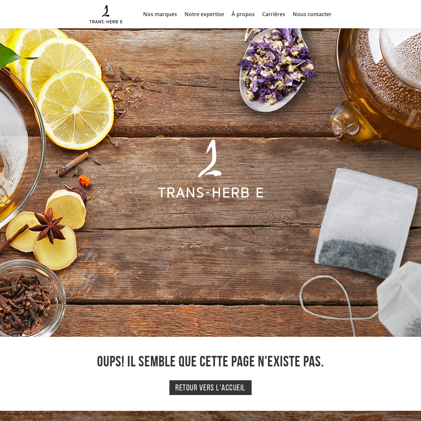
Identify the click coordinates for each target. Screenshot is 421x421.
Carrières (273, 14)
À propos (243, 14)
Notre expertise (204, 14)
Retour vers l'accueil (210, 387)
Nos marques (160, 14)
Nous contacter (312, 14)
